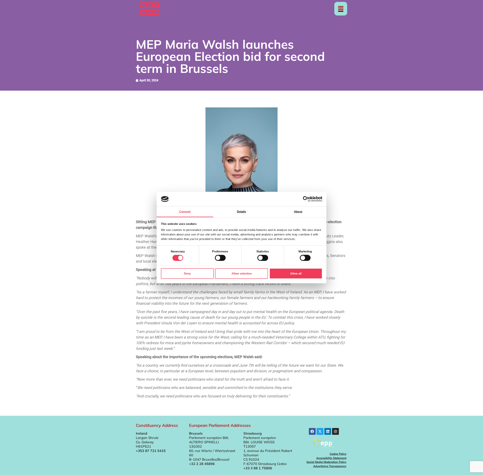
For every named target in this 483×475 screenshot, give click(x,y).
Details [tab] (241, 211)
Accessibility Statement (331, 458)
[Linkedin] (327, 431)
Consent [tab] (185, 211)
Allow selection (242, 273)
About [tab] (298, 211)
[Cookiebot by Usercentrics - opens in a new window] (305, 199)
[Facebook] (312, 431)
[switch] (220, 258)
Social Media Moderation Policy (326, 462)
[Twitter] (320, 431)
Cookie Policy (338, 454)
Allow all (295, 273)
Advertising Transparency (329, 466)
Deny (187, 273)
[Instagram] (335, 431)
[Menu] (340, 8)
